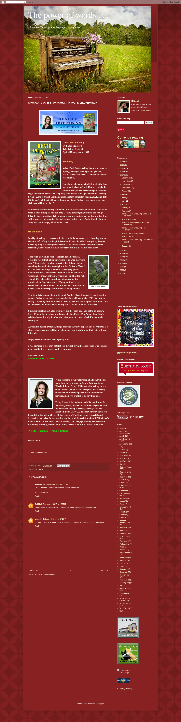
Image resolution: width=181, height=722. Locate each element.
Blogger (101, 704)
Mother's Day (124, 544)
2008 (122, 273)
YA (120, 611)
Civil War (122, 480)
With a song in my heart (124, 599)
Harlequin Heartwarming (124, 522)
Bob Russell (124, 461)
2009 (122, 270)
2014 (122, 257)
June (124, 198)
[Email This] (58, 465)
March (124, 208)
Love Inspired (124, 536)
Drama (122, 501)
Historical (123, 528)
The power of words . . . (68, 14)
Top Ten (122, 586)
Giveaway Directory (124, 689)
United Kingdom (125, 589)
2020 (122, 165)
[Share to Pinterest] (68, 465)
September (126, 188)
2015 (122, 254)
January (125, 246)
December (126, 178)
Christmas (123, 477)
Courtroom (123, 491)
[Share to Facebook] (66, 465)
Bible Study (123, 456)
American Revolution (123, 432)
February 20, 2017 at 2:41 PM (54, 519)
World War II (124, 608)
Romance (123, 572)
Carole (137, 101)
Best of (122, 453)
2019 (122, 168)
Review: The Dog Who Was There (135, 233)
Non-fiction (123, 558)
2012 (122, 263)
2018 (122, 172)
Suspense (123, 580)
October (125, 184)
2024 (122, 162)
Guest (121, 518)
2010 (122, 267)
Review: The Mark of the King (133, 237)
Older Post (104, 570)
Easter (121, 504)
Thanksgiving (124, 583)
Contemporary (125, 486)
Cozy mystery (40, 469)
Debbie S (38, 504)
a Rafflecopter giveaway (37, 452)
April (124, 204)
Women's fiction (125, 603)
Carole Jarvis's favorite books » (142, 152)
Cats (121, 464)
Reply (37, 496)
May (124, 201)
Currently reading (130, 137)
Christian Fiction (125, 467)
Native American (125, 553)
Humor (122, 530)
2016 (122, 250)
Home (69, 570)
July (123, 194)
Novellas (122, 561)
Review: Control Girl (129, 219)
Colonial (122, 483)
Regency (122, 569)
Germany (123, 515)
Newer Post (33, 570)
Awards (122, 450)
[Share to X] (63, 465)
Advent (122, 428)
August (125, 191)
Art (120, 447)
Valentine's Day (125, 594)
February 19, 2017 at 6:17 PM (57, 484)
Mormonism (124, 541)
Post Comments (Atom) (47, 574)
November (126, 181)
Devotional (123, 498)
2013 (122, 260)
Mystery (122, 550)
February (125, 211)
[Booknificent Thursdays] (125, 673)
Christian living (125, 472)
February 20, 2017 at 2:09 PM (54, 504)
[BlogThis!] (60, 465)
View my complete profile (141, 110)
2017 (122, 175)
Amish (121, 436)
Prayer (122, 566)
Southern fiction (125, 575)
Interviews (123, 533)
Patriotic (122, 563)
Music (121, 547)
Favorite (122, 512)
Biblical (122, 458)
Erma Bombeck (125, 507)
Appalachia (123, 444)
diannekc (38, 519)
